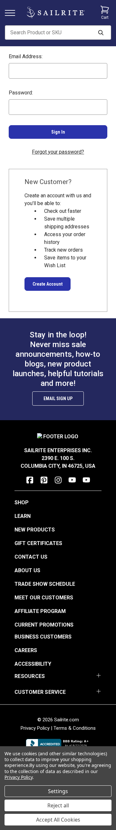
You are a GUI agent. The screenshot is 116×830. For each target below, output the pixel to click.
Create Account (48, 284)
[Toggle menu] (12, 12)
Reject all (58, 805)
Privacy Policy (35, 728)
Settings (58, 791)
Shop (22, 502)
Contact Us (31, 557)
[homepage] (56, 13)
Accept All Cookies (58, 819)
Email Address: (26, 56)
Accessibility (33, 664)
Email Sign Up (58, 398)
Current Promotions (44, 625)
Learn (23, 516)
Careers (26, 650)
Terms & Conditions (74, 728)
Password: (21, 93)
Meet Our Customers (44, 598)
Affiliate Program (40, 611)
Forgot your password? (58, 152)
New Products (35, 530)
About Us (27, 570)
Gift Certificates (38, 543)
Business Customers (43, 637)
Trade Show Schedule (45, 584)
